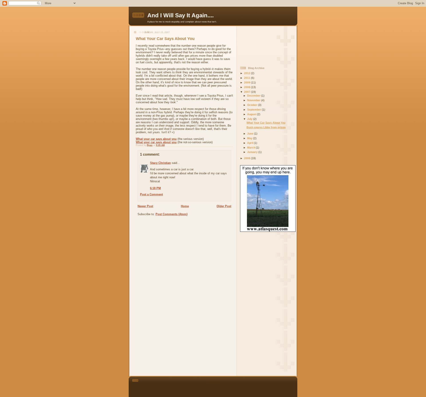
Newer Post (145, 206)
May (250, 138)
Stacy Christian (160, 163)
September (254, 109)
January (252, 152)
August (252, 114)
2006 (247, 158)
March (251, 147)
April (250, 142)
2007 (247, 91)
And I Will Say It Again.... (180, 15)
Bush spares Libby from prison (266, 127)
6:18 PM (155, 188)
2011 (247, 77)
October (252, 104)
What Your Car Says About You (266, 122)
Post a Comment (151, 194)
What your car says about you (156, 139)
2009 (247, 82)
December (254, 95)
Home (185, 206)
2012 (247, 73)
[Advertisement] (260, 44)
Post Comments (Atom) (171, 214)
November (254, 100)
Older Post (224, 206)
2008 (247, 87)
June (250, 133)
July (250, 118)
